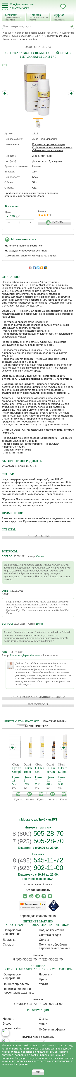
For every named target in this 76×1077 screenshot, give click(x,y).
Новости (8, 1018)
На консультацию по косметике (24, 245)
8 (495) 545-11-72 (25, 1003)
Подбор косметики (51, 930)
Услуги (43, 984)
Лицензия (45, 974)
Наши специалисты (16, 984)
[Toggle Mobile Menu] (5, 7)
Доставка (9, 939)
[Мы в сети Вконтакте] (25, 896)
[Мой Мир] (46, 267)
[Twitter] (38, 267)
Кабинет (55, 7)
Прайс (43, 979)
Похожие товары (55, 721)
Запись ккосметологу (48, 7)
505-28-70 (38, 833)
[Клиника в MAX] (5, 1032)
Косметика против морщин (48, 144)
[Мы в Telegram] (37, 896)
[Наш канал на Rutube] (44, 896)
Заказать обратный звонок (38, 884)
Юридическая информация (12, 932)
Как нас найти (12, 1028)
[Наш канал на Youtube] (31, 896)
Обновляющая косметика (47, 150)
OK (38, 1072)
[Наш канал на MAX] (50, 896)
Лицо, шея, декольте (44, 138)
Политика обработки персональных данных (54, 946)
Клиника (39, 17)
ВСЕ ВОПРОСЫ (38, 704)
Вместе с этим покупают (21, 721)
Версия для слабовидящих (38, 915)
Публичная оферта (52, 1029)
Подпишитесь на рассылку (38, 1036)
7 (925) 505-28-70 (51, 959)
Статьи (44, 1018)
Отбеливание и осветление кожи (52, 147)
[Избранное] (63, 7)
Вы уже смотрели (36, 726)
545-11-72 (38, 860)
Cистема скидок (50, 934)
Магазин (13, 17)
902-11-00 (38, 867)
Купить (19, 794)
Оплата (44, 939)
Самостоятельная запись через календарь (31, 255)
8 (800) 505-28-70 (25, 959)
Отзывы (8, 944)
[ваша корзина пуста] (70, 7)
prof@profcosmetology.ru (38, 878)
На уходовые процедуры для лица (26, 250)
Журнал (59, 17)
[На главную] (24, 8)
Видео (7, 1023)
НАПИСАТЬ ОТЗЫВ (38, 535)
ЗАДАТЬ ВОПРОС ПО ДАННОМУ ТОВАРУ (38, 696)
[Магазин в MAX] (5, 1042)
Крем (35, 176)
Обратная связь (38, 889)
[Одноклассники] (42, 267)
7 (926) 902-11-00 (51, 1003)
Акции (43, 1023)
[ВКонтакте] (34, 267)
